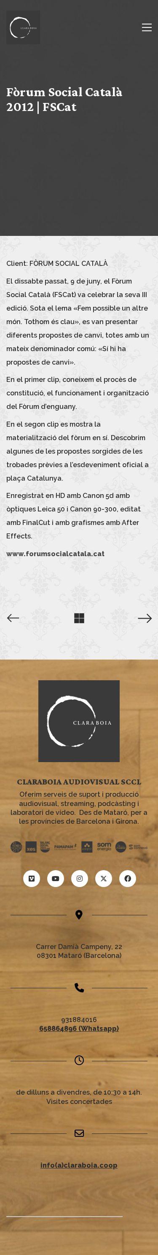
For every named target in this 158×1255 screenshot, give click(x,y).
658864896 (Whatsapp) (79, 1029)
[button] (147, 27)
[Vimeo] (31, 878)
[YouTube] (55, 878)
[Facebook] (127, 878)
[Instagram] (79, 878)
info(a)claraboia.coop (79, 1165)
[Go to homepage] (23, 27)
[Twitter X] (103, 878)
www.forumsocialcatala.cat (55, 554)
